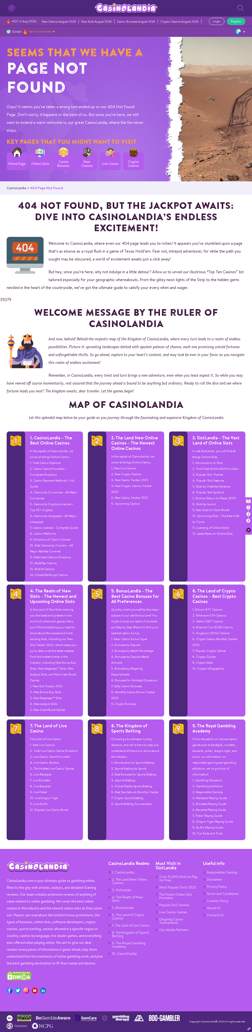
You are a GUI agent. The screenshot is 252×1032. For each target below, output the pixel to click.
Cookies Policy (217, 901)
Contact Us (215, 915)
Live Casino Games (173, 912)
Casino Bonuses (63, 164)
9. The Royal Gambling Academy (214, 728)
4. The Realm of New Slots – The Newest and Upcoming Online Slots (53, 596)
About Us (213, 908)
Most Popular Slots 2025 (177, 887)
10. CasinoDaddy (124, 953)
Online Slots (40, 164)
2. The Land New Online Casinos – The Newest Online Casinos (134, 443)
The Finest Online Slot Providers (175, 896)
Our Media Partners (174, 930)
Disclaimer (214, 879)
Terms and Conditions (223, 893)
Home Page (17, 164)
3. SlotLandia (121, 890)
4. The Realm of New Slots (127, 899)
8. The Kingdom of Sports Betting (129, 728)
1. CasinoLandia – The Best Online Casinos (51, 440)
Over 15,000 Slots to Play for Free (178, 878)
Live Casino (110, 164)
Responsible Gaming (222, 872)
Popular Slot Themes (174, 905)
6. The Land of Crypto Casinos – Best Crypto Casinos (214, 596)
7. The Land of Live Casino (48, 728)
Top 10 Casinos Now (40, 31)
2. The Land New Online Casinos (129, 881)
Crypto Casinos (133, 164)
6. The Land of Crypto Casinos (128, 916)
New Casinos (87, 164)
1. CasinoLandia (123, 872)
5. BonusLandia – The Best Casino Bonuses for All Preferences (135, 596)
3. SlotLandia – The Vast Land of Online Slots (215, 440)
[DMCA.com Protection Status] (19, 979)
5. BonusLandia (123, 907)
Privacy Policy (217, 886)
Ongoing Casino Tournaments (171, 921)
